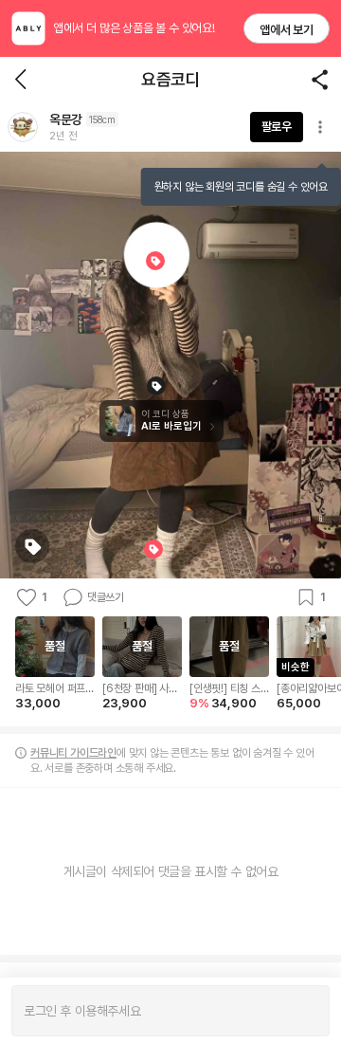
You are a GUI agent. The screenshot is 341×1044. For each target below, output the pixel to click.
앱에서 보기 (287, 30)
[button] (23, 127)
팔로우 (276, 126)
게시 (305, 1010)
